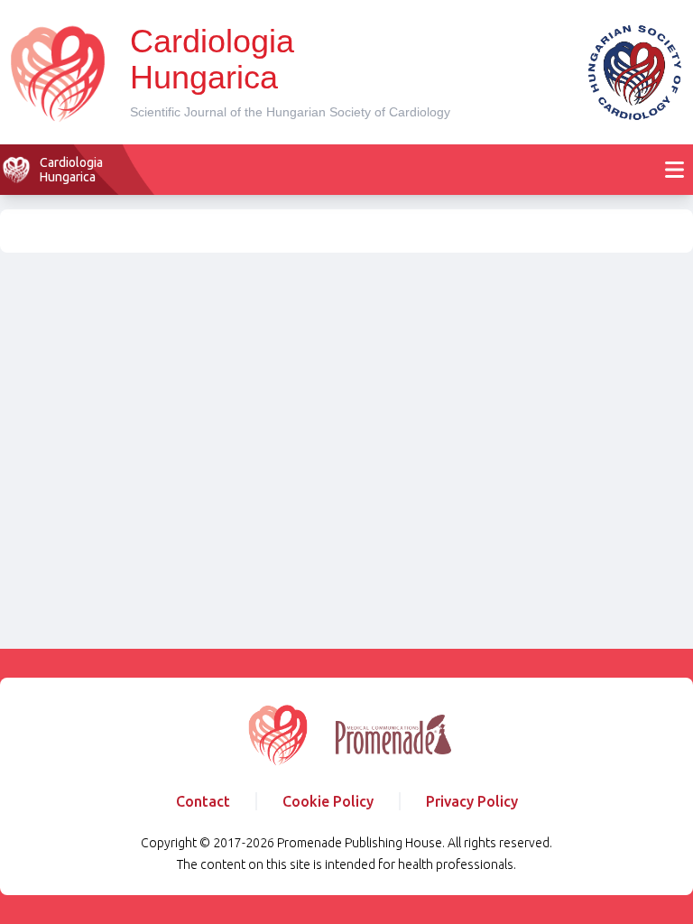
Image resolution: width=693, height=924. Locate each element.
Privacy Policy (472, 801)
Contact (203, 801)
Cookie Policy (328, 801)
